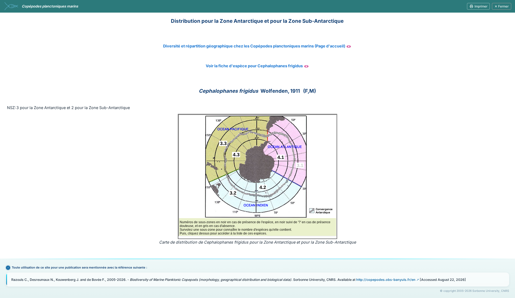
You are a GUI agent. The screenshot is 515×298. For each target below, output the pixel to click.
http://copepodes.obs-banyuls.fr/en (385, 280)
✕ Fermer (502, 6)
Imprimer (480, 6)
